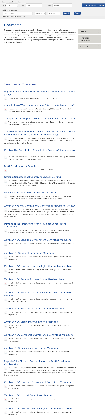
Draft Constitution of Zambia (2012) (23, 166)
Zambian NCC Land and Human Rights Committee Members (38, 266)
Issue (23, 5)
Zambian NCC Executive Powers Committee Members (34, 308)
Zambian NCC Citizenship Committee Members (31, 348)
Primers (83, 31)
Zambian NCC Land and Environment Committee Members (37, 239)
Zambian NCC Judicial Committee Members (29, 253)
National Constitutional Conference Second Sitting (32, 176)
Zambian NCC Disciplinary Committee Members (31, 321)
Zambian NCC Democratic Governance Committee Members (38, 334)
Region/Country (49, 5)
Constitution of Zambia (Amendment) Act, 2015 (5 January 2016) (39, 105)
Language (4, 5)
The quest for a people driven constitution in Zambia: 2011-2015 (40, 118)
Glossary (84, 47)
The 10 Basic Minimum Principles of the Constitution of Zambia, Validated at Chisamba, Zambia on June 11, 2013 (39, 133)
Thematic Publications (85, 39)
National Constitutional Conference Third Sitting (31, 192)
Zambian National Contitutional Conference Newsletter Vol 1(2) (39, 205)
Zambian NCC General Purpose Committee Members (34, 279)
